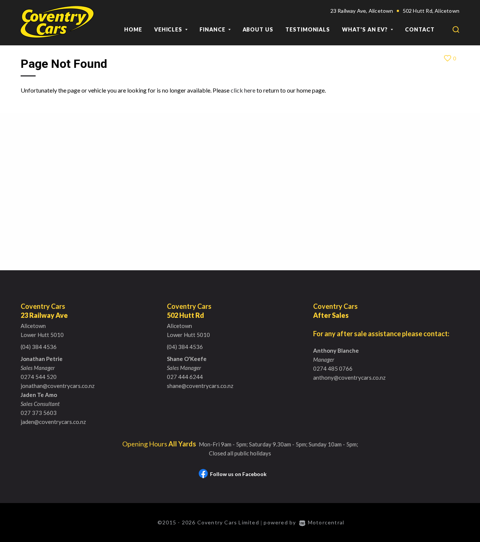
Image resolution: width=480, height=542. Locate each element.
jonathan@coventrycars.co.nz (57, 385)
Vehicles (169, 29)
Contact (420, 29)
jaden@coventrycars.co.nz (53, 421)
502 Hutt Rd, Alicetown (431, 10)
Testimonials (307, 29)
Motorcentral (326, 522)
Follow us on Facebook (238, 474)
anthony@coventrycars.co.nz (349, 377)
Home (133, 29)
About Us (258, 29)
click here (243, 90)
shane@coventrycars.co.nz (200, 385)
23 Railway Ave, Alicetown (361, 10)
